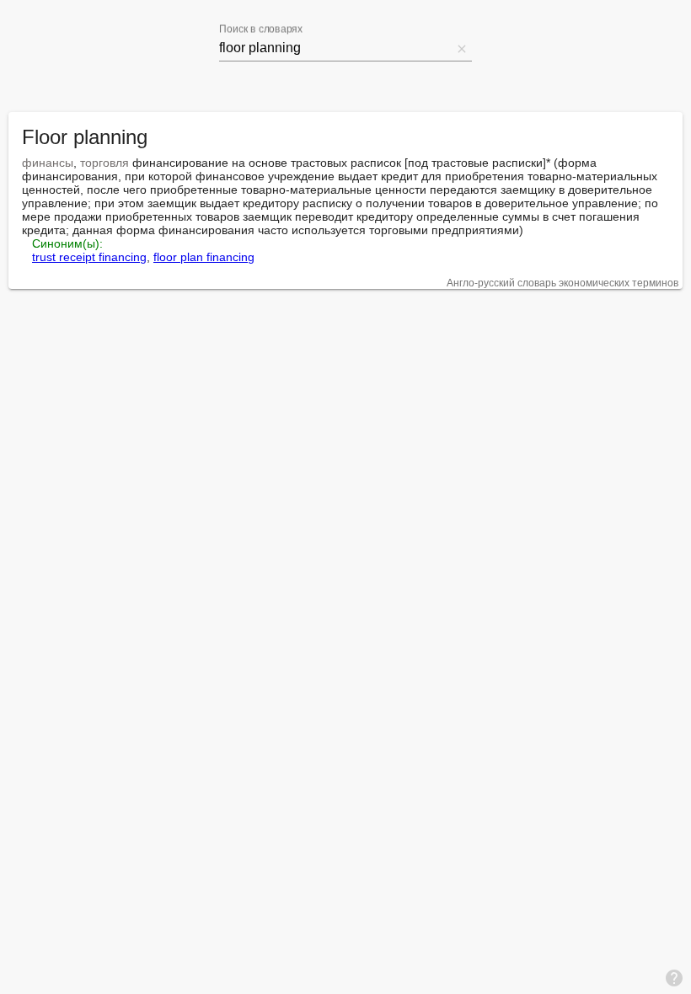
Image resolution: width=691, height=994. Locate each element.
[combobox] (335, 48)
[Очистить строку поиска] (462, 48)
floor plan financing (203, 257)
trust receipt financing (89, 257)
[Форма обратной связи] (674, 977)
